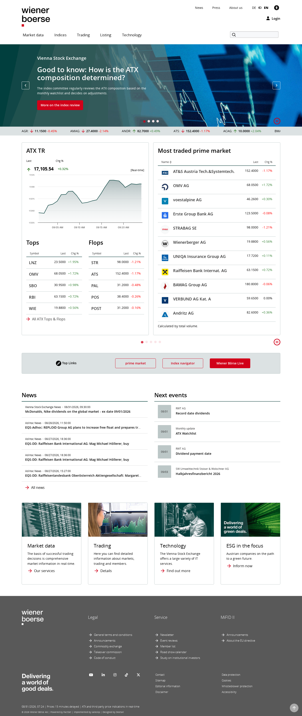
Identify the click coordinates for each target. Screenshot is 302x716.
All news (38, 487)
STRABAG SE (185, 228)
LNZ (32, 262)
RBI (32, 297)
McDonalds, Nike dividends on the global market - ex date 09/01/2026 (77, 411)
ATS (94, 274)
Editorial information (167, 686)
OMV (33, 274)
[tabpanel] (151, 85)
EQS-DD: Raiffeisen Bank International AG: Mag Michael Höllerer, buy (77, 443)
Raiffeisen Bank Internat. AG (200, 270)
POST (96, 308)
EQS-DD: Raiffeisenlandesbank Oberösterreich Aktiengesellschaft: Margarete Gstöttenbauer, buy (98, 475)
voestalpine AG (187, 199)
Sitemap (160, 680)
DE (254, 8)
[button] (25, 85)
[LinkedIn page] (103, 674)
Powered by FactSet (60, 712)
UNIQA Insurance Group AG (199, 256)
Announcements (104, 640)
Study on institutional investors (180, 658)
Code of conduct (104, 658)
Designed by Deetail (113, 712)
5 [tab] (160, 342)
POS (95, 297)
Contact (159, 675)
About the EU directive (241, 640)
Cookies (226, 680)
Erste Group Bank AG (193, 214)
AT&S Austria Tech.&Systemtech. (204, 171)
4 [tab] (157, 121)
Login (275, 18)
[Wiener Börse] (36, 16)
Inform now (242, 565)
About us (236, 8)
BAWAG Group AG (190, 284)
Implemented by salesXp (87, 712)
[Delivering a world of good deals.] (37, 681)
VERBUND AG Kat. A (192, 299)
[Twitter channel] (138, 674)
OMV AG (181, 185)
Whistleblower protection (237, 686)
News (199, 8)
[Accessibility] (276, 7)
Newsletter (167, 635)
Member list (167, 646)
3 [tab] (153, 121)
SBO (33, 285)
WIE (32, 308)
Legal (93, 617)
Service (160, 617)
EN (266, 8)
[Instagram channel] (115, 674)
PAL (94, 285)
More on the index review (60, 105)
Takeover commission (108, 652)
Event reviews (169, 640)
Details (106, 570)
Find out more (178, 570)
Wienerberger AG (189, 242)
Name (165, 162)
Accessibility (229, 692)
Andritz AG (183, 313)
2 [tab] (149, 121)
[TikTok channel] (126, 674)
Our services (44, 570)
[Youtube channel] (91, 674)
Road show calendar (173, 652)
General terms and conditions (113, 635)
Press (216, 8)
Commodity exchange (108, 646)
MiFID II (228, 617)
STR (94, 262)
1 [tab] (144, 121)
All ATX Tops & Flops (48, 319)
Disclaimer (161, 692)
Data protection (231, 675)
